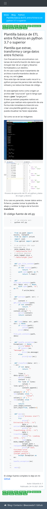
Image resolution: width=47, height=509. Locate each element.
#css (16, 26)
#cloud (10, 26)
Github (7, 478)
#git (28, 26)
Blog (13, 15)
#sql (25, 28)
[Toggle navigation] (5, 3)
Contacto (18, 505)
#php (12, 28)
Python (21, 15)
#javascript (36, 26)
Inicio (6, 15)
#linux (5, 28)
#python (19, 28)
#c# (4, 26)
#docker (22, 26)
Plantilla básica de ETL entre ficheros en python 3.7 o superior (25, 19)
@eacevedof (29, 505)
